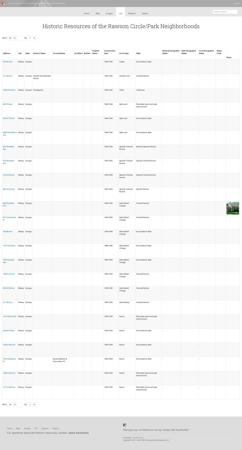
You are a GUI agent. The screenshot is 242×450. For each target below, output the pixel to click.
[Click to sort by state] (26, 56)
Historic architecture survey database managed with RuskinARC (36, 3)
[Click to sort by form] (120, 56)
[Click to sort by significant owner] (93, 56)
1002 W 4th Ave (9, 373)
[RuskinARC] (124, 425)
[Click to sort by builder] (85, 56)
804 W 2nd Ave (9, 189)
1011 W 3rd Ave (9, 246)
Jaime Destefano (78, 432)
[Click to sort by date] (105, 56)
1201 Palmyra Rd (9, 316)
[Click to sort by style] (137, 56)
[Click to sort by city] (19, 56)
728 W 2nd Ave (9, 274)
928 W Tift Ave (8, 331)
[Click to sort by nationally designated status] (163, 56)
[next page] (19, 38)
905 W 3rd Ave (8, 288)
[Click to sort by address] (4, 56)
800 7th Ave (7, 104)
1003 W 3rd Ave (9, 90)
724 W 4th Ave (8, 175)
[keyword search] (234, 12)
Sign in (237, 3)
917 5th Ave (7, 302)
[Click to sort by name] (34, 56)
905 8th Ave (7, 231)
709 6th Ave (7, 62)
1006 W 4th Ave (9, 345)
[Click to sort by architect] (76, 56)
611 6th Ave (7, 76)
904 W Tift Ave (8, 118)
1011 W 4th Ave (9, 387)
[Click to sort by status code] (218, 56)
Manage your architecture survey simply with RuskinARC (156, 430)
